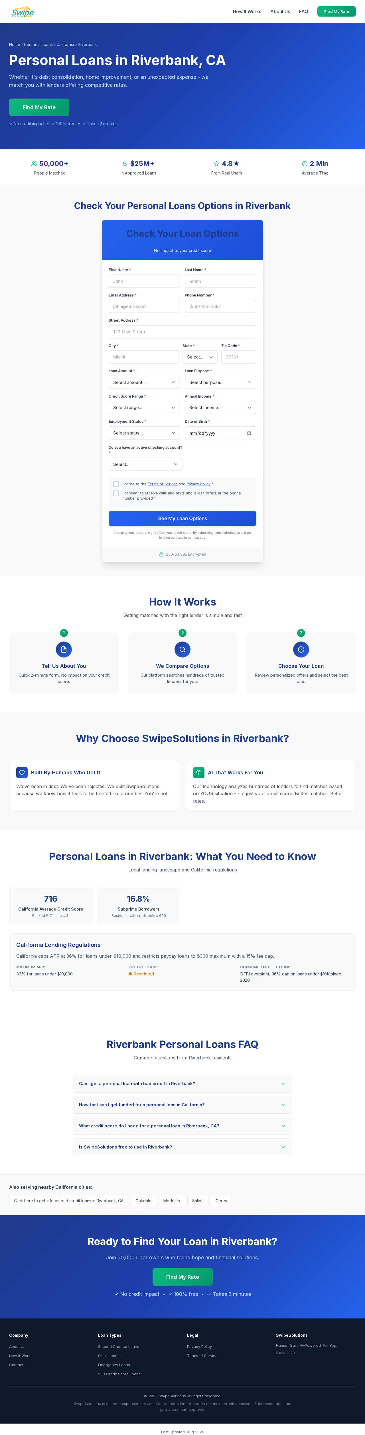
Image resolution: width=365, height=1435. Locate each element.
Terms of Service (163, 484)
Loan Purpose (198, 370)
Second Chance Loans (118, 1346)
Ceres (221, 1200)
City (114, 345)
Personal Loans (38, 44)
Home (14, 44)
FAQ (303, 11)
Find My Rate (336, 11)
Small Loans (108, 1355)
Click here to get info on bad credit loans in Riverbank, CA (68, 1200)
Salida (198, 1200)
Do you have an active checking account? (145, 450)
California (65, 44)
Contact (16, 1364)
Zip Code (230, 345)
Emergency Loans (114, 1364)
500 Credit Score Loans (119, 1374)
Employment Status (127, 421)
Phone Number (199, 295)
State (188, 345)
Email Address (123, 295)
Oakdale (143, 1200)
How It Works (247, 11)
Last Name (195, 269)
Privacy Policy (198, 484)
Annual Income (199, 396)
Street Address (123, 320)
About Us (280, 11)
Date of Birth (197, 421)
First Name (120, 269)
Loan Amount (122, 370)
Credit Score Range (127, 396)
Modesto (171, 1200)
